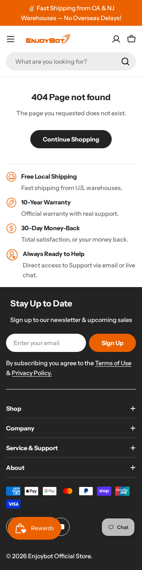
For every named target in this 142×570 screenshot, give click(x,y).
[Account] (116, 39)
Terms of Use (113, 363)
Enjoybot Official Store (59, 556)
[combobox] (71, 61)
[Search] (125, 61)
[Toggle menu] (10, 39)
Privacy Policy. (32, 373)
